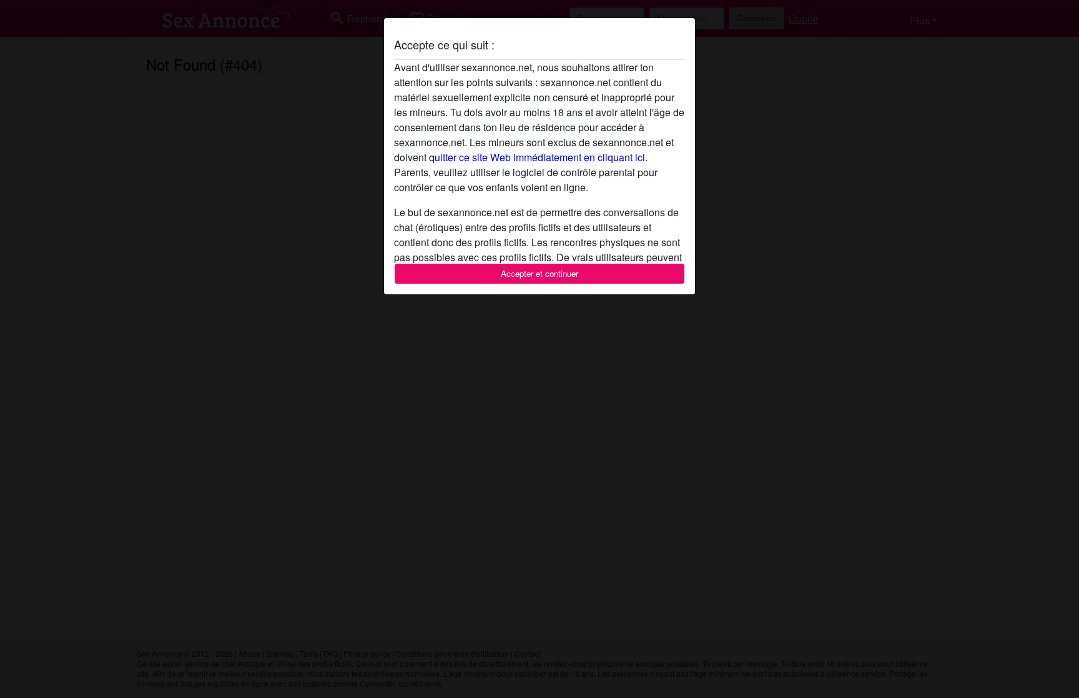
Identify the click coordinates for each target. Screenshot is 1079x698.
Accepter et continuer (539, 273)
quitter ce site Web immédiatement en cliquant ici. (538, 157)
